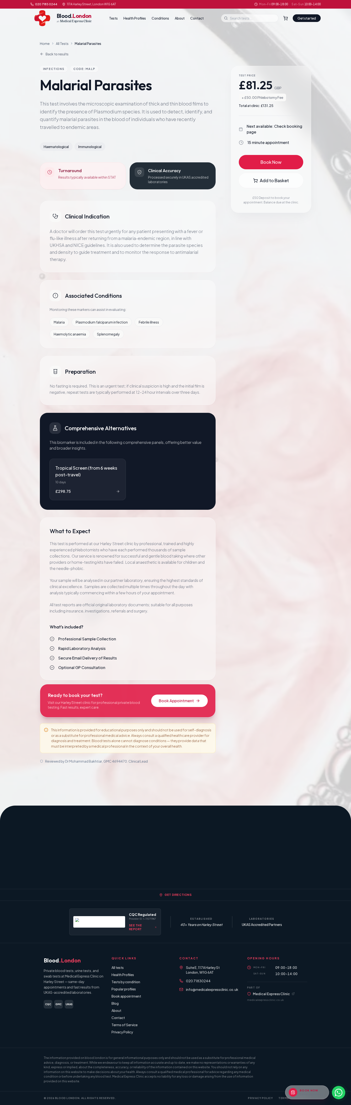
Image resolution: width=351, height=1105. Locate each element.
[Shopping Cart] (285, 18)
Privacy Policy (122, 1032)
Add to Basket (274, 180)
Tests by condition (126, 982)
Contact (197, 18)
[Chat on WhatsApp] (338, 1092)
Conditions (160, 18)
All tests (118, 967)
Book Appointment (176, 700)
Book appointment (126, 996)
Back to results (57, 54)
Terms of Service (125, 1025)
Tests (113, 18)
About (180, 18)
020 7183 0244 (46, 4)
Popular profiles (124, 989)
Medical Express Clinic (271, 994)
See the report (135, 927)
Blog (115, 1003)
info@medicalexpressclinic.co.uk (212, 989)
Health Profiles (134, 18)
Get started (307, 18)
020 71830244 (198, 981)
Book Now (271, 162)
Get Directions (178, 895)
